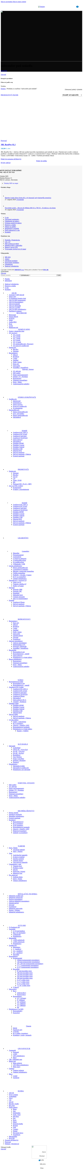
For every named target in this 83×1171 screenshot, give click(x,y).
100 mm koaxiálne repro (25, 973)
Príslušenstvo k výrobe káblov (22, 657)
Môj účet (8, 257)
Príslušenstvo (13, 764)
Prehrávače (12, 347)
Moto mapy (16, 1067)
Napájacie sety (17, 1030)
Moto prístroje (17, 1063)
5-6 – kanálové (17, 953)
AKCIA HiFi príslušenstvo (17, 309)
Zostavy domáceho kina (16, 331)
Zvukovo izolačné (18, 857)
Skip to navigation (7, 2)
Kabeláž (24, 430)
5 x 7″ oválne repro (23, 982)
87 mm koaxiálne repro (24, 971)
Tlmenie (28, 1026)
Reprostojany (17, 378)
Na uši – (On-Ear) (18, 751)
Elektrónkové (17, 403)
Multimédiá (12, 938)
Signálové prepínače (15, 814)
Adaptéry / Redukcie (19, 702)
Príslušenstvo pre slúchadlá (21, 769)
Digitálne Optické (18, 447)
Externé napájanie (18, 456)
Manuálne (16, 553)
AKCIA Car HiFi (14, 307)
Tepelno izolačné (18, 859)
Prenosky (12, 588)
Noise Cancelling (18, 759)
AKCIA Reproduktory (16, 302)
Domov (3, 89)
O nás (7, 217)
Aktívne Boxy (21, 993)
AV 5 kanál (16, 336)
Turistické (16, 1078)
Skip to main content (19, 2)
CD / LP (7, 242)
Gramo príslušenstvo (15, 566)
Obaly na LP (17, 582)
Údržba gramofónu (19, 573)
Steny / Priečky (18, 851)
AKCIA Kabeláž (14, 304)
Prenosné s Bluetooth (20, 646)
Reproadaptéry (17, 1011)
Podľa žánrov (13, 1107)
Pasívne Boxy (21, 994)
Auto (10, 853)
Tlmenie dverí (17, 866)
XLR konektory (18, 825)
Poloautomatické (18, 555)
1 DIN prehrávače (18, 940)
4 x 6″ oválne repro (23, 980)
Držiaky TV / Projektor (20, 376)
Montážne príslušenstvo (16, 816)
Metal (15, 1122)
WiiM (11, 320)
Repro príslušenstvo (15, 659)
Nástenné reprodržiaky (20, 380)
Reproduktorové (18, 822)
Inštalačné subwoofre (15, 908)
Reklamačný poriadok (12, 228)
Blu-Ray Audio (14, 1104)
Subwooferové (17, 440)
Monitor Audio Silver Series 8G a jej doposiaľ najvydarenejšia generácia (28, 198)
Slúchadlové (17, 417)
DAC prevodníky (18, 413)
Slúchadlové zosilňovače (21, 768)
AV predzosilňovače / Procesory (23, 344)
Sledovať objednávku (12, 266)
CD (14, 478)
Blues (15, 1109)
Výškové (16, 987)
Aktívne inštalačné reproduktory (19, 901)
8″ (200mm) (21, 1000)
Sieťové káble (13, 714)
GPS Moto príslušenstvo (21, 1065)
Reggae (15, 1125)
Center (15, 358)
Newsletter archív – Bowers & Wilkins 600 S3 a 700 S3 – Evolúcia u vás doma (30, 208)
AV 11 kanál (17, 342)
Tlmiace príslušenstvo (20, 880)
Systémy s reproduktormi (21, 489)
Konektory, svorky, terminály (22, 1035)
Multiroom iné (13, 327)
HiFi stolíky (17, 373)
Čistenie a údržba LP (19, 584)
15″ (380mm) (21, 1005)
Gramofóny (25, 551)
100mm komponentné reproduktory (28, 960)
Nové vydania (13, 1095)
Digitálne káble (14, 703)
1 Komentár (20, 199)
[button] (41, 161)
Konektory (12, 820)
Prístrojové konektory (20, 831)
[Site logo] (41, 6)
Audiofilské (16, 748)
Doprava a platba (10, 225)
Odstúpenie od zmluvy (12, 221)
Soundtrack (16, 1135)
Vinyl (10, 1098)
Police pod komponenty (20, 375)
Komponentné (17, 958)
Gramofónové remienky (20, 569)
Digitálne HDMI (18, 443)
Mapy (15, 1058)
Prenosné (16, 1052)
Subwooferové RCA (19, 700)
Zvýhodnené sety (14, 927)
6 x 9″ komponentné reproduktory (28, 967)
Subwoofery (13, 989)
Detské (15, 1131)
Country (15, 1129)
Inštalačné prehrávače (16, 897)
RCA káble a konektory (20, 1033)
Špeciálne (16, 954)
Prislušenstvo (17, 936)
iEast (10, 324)
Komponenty (17, 487)
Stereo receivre (17, 404)
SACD (15, 477)
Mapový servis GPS (11, 247)
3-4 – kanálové (17, 951)
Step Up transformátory (20, 598)
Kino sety (16, 364)
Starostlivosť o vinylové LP (18, 580)
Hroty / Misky (17, 382)
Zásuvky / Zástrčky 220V (21, 725)
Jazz (14, 1111)
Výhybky (16, 1031)
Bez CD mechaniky (19, 933)
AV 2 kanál (16, 335)
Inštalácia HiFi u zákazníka (13, 245)
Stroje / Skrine (17, 879)
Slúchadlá (12, 746)
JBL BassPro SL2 (8, 145)
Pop (14, 1118)
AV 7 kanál (16, 338)
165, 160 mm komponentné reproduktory (30, 964)
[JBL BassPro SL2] (16, 118)
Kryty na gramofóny (19, 577)
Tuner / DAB (17, 480)
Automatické (17, 557)
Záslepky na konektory (20, 833)
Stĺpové (15, 355)
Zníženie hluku (18, 877)
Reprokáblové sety (19, 652)
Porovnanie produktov (12, 262)
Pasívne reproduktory (16, 899)
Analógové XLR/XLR (20, 438)
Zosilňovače (13, 399)
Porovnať (8, 1142)
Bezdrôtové (16, 755)
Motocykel (12, 1061)
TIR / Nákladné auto (15, 1059)
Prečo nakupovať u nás (12, 230)
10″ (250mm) (21, 1002)
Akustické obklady (19, 850)
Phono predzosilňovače (20, 415)
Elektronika (16, 1113)
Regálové (16, 356)
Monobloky (16, 947)
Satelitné (15, 360)
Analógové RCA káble (16, 687)
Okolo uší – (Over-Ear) (20, 749)
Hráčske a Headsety (19, 760)
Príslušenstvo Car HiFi (16, 1009)
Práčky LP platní (18, 586)
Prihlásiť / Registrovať (12, 1144)
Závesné (15, 637)
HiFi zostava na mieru (12, 243)
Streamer (16, 351)
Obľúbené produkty (11, 261)
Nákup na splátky (10, 227)
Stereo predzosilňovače (20, 412)
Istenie (15, 1028)
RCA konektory (18, 723)
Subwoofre (16, 366)
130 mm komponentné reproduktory (28, 962)
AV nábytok (17, 371)
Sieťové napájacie (18, 452)
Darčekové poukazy (15, 311)
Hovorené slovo (18, 1133)
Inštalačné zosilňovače (16, 896)
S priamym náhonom (19, 558)
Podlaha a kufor (18, 868)
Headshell (16, 593)
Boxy (14, 991)
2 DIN (15, 1054)
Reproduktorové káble (16, 682)
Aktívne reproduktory (16, 641)
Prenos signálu (13, 813)
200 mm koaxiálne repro (25, 978)
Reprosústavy (13, 621)
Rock (14, 1120)
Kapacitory (16, 1013)
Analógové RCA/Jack (20, 434)
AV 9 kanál (16, 340)
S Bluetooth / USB (19, 564)
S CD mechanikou (19, 931)
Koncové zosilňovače (20, 406)
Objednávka (9, 264)
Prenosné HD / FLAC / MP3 (22, 484)
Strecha (15, 870)
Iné (18, 1007)
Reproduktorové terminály (21, 727)
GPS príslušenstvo (19, 1056)
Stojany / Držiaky (14, 910)
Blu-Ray (15, 349)
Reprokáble (12, 650)
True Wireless (17, 757)
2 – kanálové (17, 949)
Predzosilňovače (14, 410)
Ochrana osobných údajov (13, 223)
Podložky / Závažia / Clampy (22, 575)
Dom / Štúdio (13, 848)
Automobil (12, 1050)
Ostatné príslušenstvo (20, 578)
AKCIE (11, 1093)
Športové (16, 762)
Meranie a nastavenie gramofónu (23, 571)
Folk (14, 1127)
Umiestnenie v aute (15, 864)
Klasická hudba (18, 1124)
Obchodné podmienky (12, 219)
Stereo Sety (12, 296)
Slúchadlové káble (19, 766)
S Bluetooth (17, 934)
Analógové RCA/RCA (20, 432)
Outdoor (11, 1068)
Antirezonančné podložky (21, 384)
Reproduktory (13, 353)
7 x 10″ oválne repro (23, 985)
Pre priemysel (13, 875)
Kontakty (8, 232)
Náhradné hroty (18, 595)
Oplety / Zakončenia (19, 722)
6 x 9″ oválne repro (23, 984)
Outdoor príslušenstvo (20, 1072)
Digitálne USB (17, 449)
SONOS (11, 318)
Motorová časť (17, 873)
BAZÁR (12, 1138)
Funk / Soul (16, 1115)
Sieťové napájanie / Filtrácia (22, 454)
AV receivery (13, 333)
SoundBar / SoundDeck (20, 367)
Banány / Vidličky (23, 731)
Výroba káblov (14, 720)
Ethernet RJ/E (17, 450)
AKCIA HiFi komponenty (17, 300)
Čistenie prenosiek (19, 597)
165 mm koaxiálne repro (25, 976)
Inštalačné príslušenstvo (16, 912)
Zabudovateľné (18, 635)
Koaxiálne (16, 969)
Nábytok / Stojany (28, 369)
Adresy (7, 259)
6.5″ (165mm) (21, 998)
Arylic (11, 326)
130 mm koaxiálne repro (25, 974)
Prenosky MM (17, 589)
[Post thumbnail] (8, 196)
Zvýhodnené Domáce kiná (17, 298)
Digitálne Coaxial (18, 445)
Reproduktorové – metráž (21, 654)
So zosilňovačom (18, 562)
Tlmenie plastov (18, 860)
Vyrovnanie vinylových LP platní (15, 249)
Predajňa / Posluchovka (12, 240)
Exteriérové (16, 639)
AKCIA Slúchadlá (15, 306)
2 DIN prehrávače (18, 942)
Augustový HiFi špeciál (16, 295)
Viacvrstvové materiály (20, 862)
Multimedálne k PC (19, 645)
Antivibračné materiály (20, 855)
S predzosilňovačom (19, 560)
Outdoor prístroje (18, 1070)
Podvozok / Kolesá (19, 871)
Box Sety (12, 1105)
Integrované (17, 401)
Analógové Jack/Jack (20, 436)
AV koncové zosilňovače (21, 346)
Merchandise (13, 1136)
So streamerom (17, 408)
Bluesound (12, 315)
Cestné (15, 1076)
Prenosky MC (17, 591)
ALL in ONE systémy (16, 486)
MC (14, 482)
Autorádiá (12, 929)
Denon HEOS (13, 316)
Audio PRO (13, 322)
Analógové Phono (19, 602)
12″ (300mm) (21, 1004)
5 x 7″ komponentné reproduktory (28, 965)
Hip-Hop (16, 1116)
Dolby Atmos (17, 362)
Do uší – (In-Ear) (18, 753)
